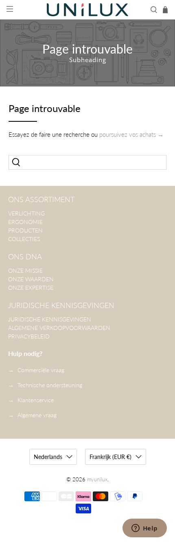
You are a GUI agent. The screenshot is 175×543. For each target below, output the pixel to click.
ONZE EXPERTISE (30, 287)
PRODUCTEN (25, 230)
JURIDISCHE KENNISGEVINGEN (49, 319)
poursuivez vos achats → (131, 134)
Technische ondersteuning (50, 384)
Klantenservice (36, 399)
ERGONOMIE (25, 221)
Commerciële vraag (41, 369)
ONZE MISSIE (25, 270)
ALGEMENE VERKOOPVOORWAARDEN (59, 327)
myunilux (97, 479)
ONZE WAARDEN (31, 279)
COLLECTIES (24, 238)
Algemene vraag (37, 415)
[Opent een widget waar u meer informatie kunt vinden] (144, 529)
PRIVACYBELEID (29, 336)
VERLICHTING (26, 213)
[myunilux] (87, 9)
